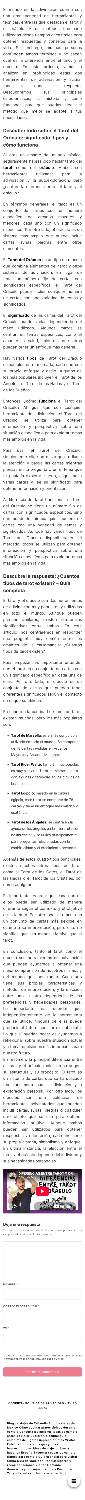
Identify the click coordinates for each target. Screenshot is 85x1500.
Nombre (10, 1284)
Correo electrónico (21, 1306)
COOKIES (15, 1403)
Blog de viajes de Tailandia (27, 1423)
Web (6, 1328)
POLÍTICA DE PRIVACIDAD (44, 1403)
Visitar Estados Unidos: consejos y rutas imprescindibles (41, 1444)
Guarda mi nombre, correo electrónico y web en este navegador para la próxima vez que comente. (43, 1357)
